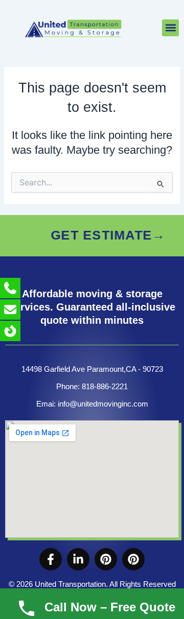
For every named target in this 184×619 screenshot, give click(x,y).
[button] (170, 27)
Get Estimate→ (98, 235)
